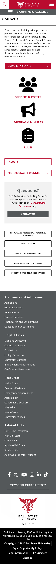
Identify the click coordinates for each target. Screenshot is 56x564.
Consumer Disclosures (17, 402)
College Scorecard (14, 355)
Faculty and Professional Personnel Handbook (28, 234)
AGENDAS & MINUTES (28, 122)
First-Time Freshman (16, 431)
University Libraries (15, 359)
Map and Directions (15, 340)
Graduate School (13, 307)
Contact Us (10, 350)
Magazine (10, 407)
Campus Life (11, 440)
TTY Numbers (39, 553)
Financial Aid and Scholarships (21, 321)
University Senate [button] (19, 66)
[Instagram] (32, 474)
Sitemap (27, 557)
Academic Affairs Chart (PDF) (28, 263)
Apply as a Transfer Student (20, 455)
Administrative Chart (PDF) (28, 253)
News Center (11, 412)
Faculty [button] (13, 161)
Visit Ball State (12, 435)
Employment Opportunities (19, 364)
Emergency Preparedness (18, 393)
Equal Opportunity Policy (27, 548)
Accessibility (11, 397)
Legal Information (18, 553)
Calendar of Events (15, 345)
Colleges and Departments (19, 326)
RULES (28, 147)
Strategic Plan (28, 244)
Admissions (10, 302)
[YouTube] (24, 474)
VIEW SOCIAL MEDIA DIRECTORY (28, 485)
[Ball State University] (28, 512)
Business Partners (14, 388)
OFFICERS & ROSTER (28, 97)
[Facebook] (9, 474)
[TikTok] (46, 474)
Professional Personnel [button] (24, 173)
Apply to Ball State (14, 445)
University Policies (14, 417)
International (11, 312)
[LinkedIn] (39, 474)
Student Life (11, 450)
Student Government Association (28, 273)
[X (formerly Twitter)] (15, 474)
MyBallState (11, 383)
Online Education (13, 317)
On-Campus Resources (17, 369)
